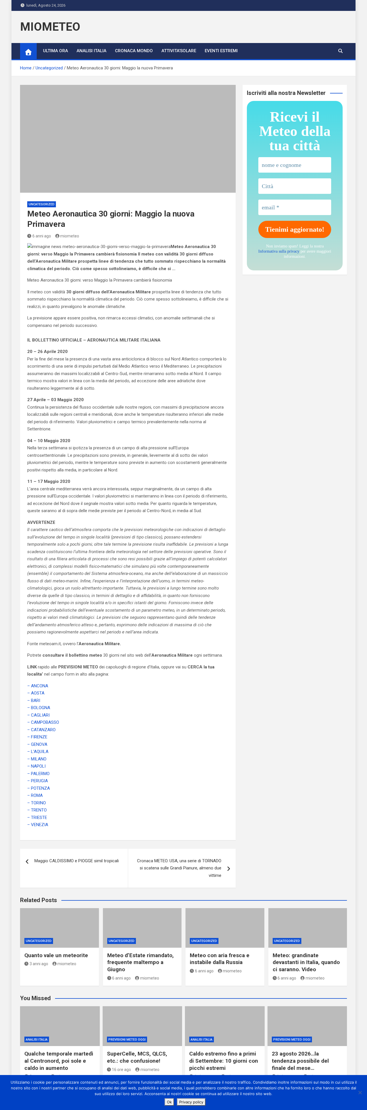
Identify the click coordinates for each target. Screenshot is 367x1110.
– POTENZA (38, 788)
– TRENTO (37, 810)
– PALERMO (38, 773)
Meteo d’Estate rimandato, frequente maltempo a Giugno (140, 962)
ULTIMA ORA (55, 50)
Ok (169, 1102)
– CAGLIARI (38, 715)
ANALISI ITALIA (91, 50)
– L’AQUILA (37, 751)
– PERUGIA (37, 780)
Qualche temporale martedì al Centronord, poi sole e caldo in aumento (58, 1060)
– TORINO (36, 802)
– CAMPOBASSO (43, 722)
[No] (360, 1092)
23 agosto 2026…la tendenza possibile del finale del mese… (300, 1060)
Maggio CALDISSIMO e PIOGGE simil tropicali (76, 860)
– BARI (33, 700)
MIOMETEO (50, 27)
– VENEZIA (37, 824)
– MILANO (36, 759)
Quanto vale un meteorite (56, 955)
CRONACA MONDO (134, 50)
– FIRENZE (37, 737)
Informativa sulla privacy (278, 251)
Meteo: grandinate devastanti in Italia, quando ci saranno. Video (306, 962)
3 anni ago (39, 963)
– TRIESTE (37, 817)
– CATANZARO (41, 729)
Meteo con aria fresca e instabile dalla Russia (219, 959)
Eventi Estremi (221, 50)
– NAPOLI (36, 766)
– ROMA (35, 795)
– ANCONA (37, 685)
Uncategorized (41, 204)
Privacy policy (191, 1102)
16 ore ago (121, 1069)
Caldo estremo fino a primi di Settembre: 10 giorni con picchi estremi (223, 1060)
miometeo (69, 236)
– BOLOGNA (38, 707)
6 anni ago (41, 236)
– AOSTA (35, 693)
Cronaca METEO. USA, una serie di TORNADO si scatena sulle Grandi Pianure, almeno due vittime (179, 868)
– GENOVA (37, 744)
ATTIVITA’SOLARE (178, 50)
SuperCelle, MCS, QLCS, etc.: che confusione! (137, 1057)
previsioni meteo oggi (127, 1039)
